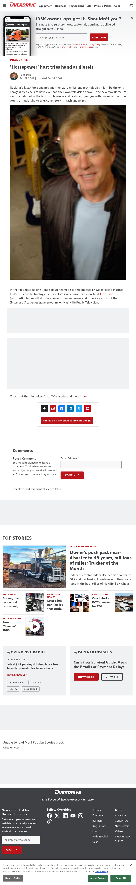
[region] (68, 872)
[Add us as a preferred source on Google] (53, 408)
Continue (72, 475)
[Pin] (87, 408)
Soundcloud (30, 688)
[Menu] (5, 5)
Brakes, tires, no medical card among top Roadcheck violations (13, 602)
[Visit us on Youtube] (72, 815)
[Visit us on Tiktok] (49, 820)
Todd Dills (25, 74)
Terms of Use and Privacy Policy (86, 44)
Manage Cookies (13, 878)
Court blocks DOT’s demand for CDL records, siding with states (102, 602)
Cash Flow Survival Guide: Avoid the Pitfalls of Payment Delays (101, 664)
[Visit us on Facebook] (49, 815)
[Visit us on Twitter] (57, 815)
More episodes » (17, 674)
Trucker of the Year (83, 546)
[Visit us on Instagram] (80, 815)
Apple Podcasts (17, 682)
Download (86, 677)
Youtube (37, 682)
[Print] (44, 408)
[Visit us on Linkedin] (65, 815)
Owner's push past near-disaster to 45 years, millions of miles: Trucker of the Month (101, 560)
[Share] (61, 408)
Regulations (100, 594)
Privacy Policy (67, 46)
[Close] (130, 865)
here (84, 396)
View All (112, 677)
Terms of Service (85, 46)
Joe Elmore (107, 294)
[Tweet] (79, 408)
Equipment (10, 594)
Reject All (121, 878)
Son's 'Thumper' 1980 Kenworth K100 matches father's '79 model (12, 627)
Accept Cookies (98, 878)
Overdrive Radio (54, 595)
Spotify (13, 688)
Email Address (70, 458)
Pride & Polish (12, 618)
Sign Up (11, 850)
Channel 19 (19, 60)
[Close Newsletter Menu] (132, 18)
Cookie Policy (101, 871)
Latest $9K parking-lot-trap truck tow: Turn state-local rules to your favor (55, 605)
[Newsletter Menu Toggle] (131, 5)
